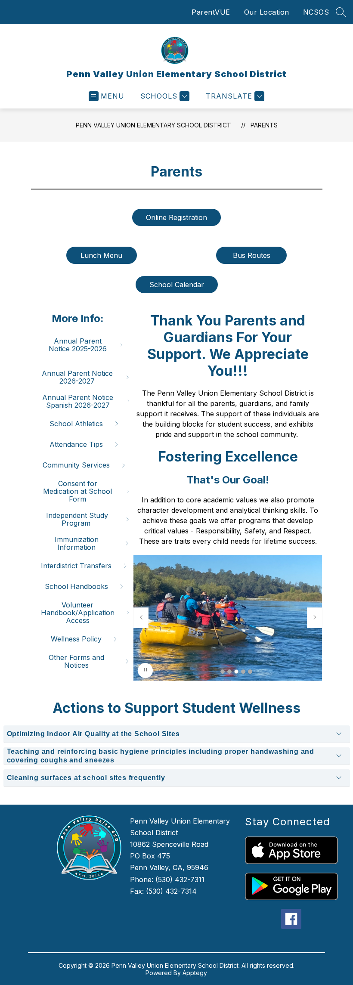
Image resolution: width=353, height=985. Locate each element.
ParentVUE (211, 12)
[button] (222, 671)
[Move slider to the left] (140, 618)
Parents (264, 125)
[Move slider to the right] (314, 618)
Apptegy (195, 972)
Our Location (266, 12)
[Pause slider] (145, 670)
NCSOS (316, 12)
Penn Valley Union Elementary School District (153, 125)
